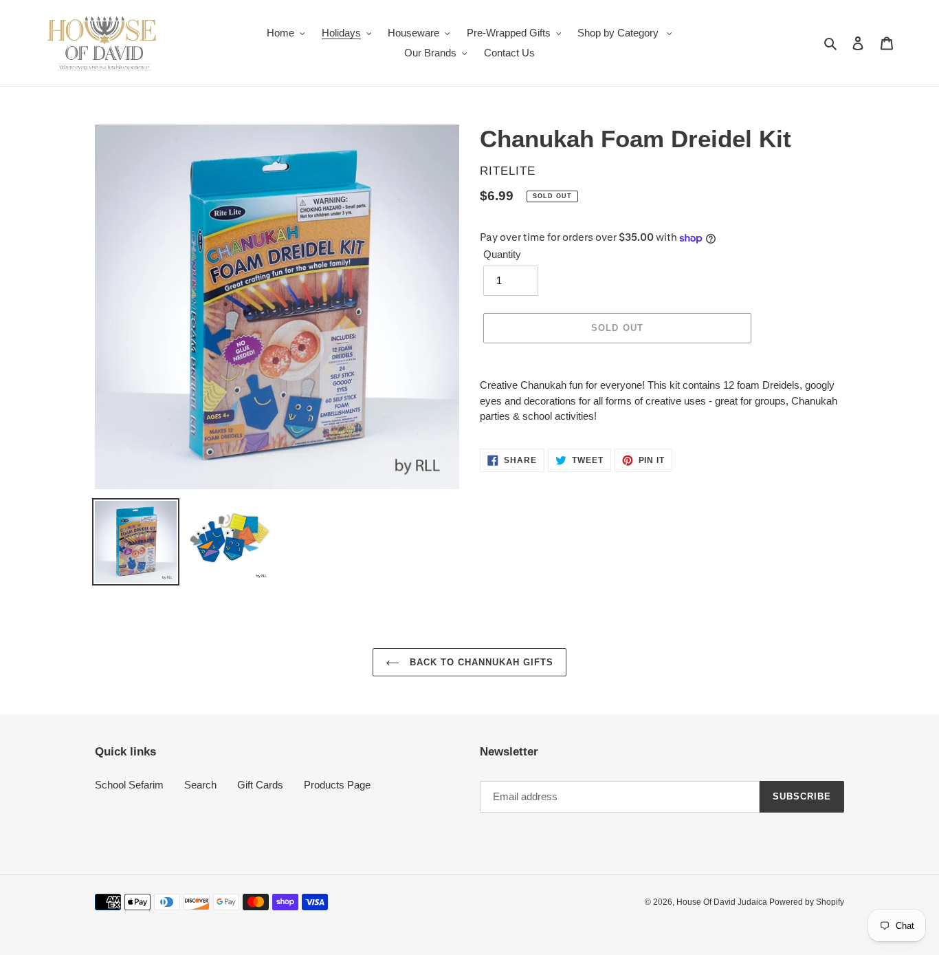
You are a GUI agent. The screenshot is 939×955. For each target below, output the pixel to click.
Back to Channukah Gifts (480, 662)
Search (200, 785)
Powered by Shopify (806, 902)
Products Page (337, 785)
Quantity (502, 254)
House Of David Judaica (722, 902)
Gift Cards (260, 785)
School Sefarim (129, 785)
